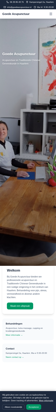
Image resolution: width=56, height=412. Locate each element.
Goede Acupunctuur (16, 13)
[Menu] (51, 14)
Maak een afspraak (20, 306)
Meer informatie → (14, 335)
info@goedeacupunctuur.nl (19, 7)
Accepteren (34, 407)
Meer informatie (46, 400)
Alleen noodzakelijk (13, 407)
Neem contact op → (15, 357)
